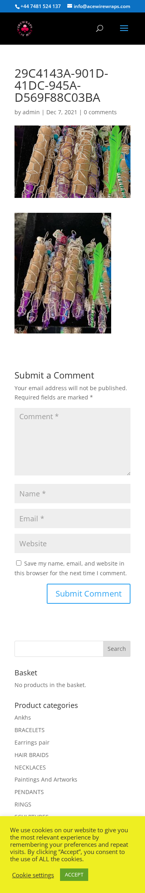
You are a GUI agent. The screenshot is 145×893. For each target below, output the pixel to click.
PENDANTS (29, 792)
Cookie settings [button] (33, 875)
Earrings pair (32, 742)
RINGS (22, 804)
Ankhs (22, 717)
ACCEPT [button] (74, 874)
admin (31, 112)
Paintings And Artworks (45, 779)
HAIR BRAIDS (31, 755)
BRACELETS (29, 730)
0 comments (100, 112)
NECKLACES (30, 767)
